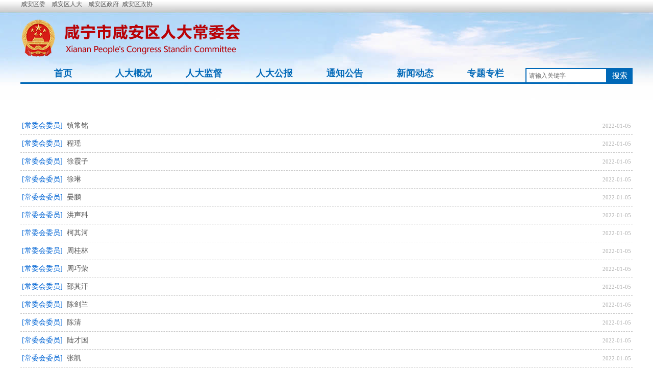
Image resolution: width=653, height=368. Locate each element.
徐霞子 (77, 161)
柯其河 (77, 233)
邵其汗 (77, 286)
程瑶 (74, 143)
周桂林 (77, 251)
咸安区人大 (67, 4)
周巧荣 (77, 268)
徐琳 (74, 179)
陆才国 (77, 340)
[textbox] (566, 75)
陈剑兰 (77, 304)
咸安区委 (33, 4)
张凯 (74, 358)
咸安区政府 (103, 4)
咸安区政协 (137, 4)
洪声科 (77, 215)
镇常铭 (77, 125)
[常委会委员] (42, 125)
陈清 (74, 322)
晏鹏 (74, 197)
